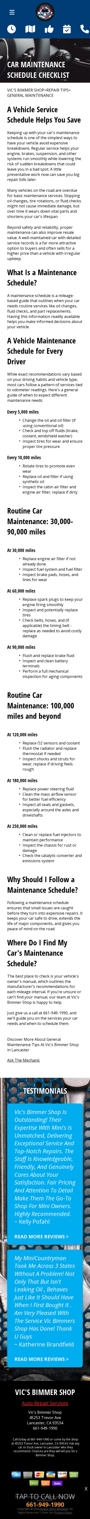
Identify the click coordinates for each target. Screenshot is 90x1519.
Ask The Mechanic (23, 1060)
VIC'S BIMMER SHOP (25, 90)
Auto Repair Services (45, 1403)
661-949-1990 (55, 1013)
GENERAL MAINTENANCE (30, 95)
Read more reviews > (41, 1236)
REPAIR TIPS (57, 90)
